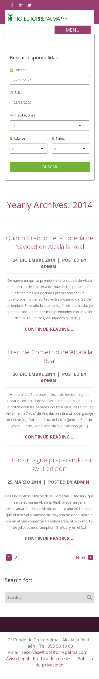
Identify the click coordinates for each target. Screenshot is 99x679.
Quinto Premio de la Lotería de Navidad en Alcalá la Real (49, 242)
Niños (60, 138)
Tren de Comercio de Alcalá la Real (49, 356)
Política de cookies (52, 658)
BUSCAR (49, 167)
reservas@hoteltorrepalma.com (55, 652)
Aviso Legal (18, 658)
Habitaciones (25, 115)
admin (48, 266)
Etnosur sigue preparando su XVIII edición (49, 464)
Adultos (19, 138)
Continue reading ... (49, 329)
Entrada (20, 70)
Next (81, 557)
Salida (19, 92)
